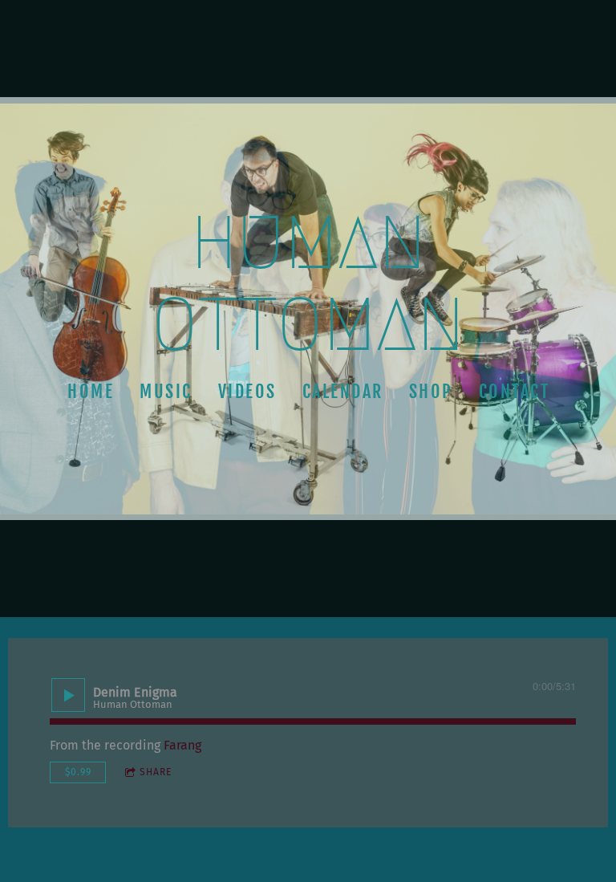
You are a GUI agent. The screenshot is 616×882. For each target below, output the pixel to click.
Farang (182, 745)
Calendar (342, 391)
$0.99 (78, 772)
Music (166, 391)
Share (156, 772)
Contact (513, 391)
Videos (246, 391)
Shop (430, 391)
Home (90, 391)
